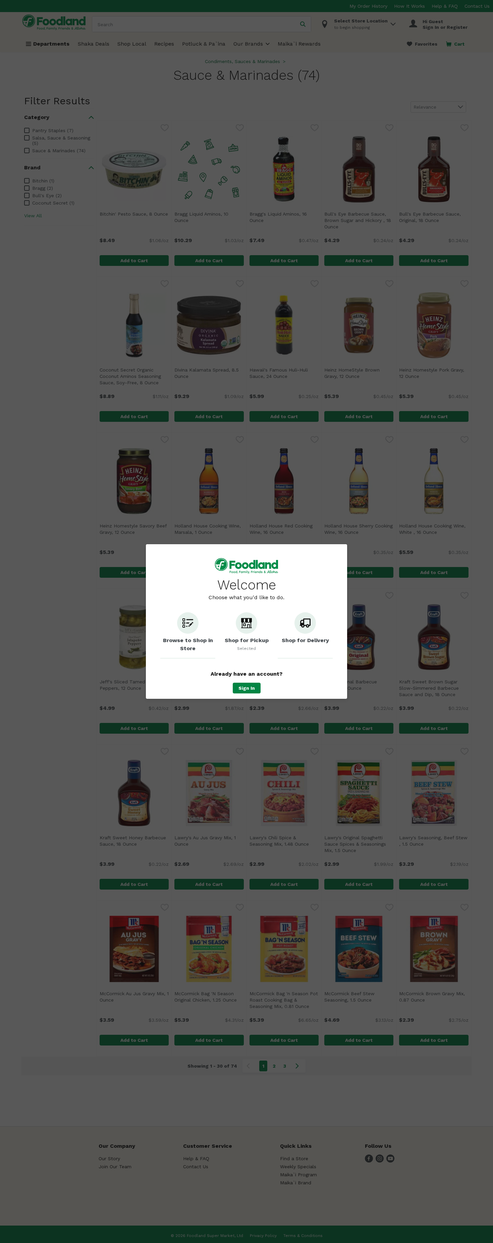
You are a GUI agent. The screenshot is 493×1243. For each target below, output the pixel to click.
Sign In (246, 688)
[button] (187, 635)
